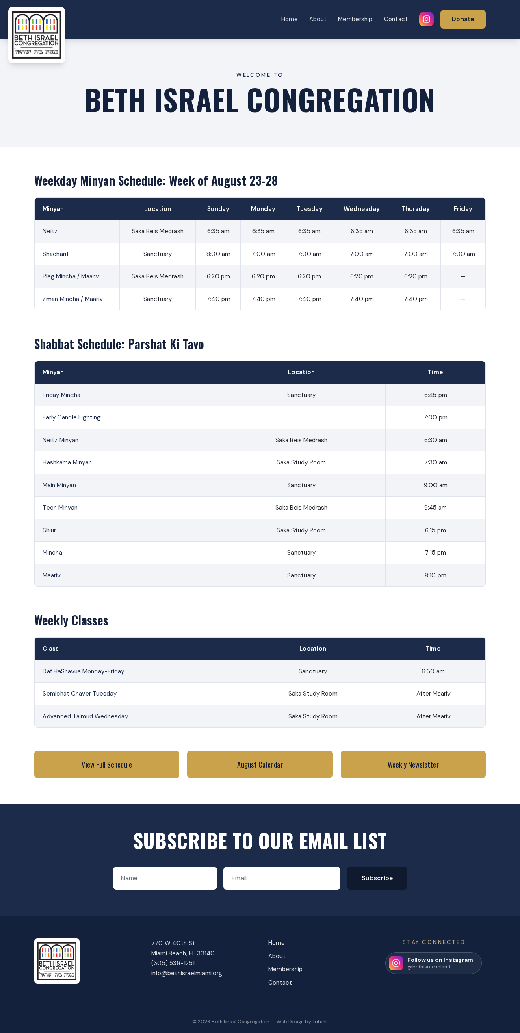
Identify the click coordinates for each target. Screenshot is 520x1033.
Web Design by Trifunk (302, 1021)
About (318, 19)
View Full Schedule (107, 764)
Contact (396, 19)
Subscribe (377, 878)
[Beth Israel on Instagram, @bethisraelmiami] (426, 19)
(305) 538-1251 (173, 963)
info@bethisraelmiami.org (186, 973)
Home (289, 19)
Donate (463, 19)
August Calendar (260, 764)
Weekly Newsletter (413, 764)
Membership (355, 19)
